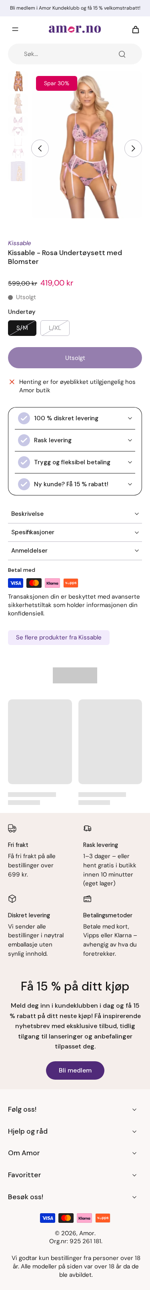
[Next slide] (133, 148)
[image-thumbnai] (18, 81)
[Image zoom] (86, 144)
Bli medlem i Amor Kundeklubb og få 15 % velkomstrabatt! (75, 8)
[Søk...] (122, 54)
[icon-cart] (133, 29)
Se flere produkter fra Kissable (59, 637)
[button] (75, 357)
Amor (86, 1233)
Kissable (19, 243)
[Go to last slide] (40, 148)
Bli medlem (75, 1070)
